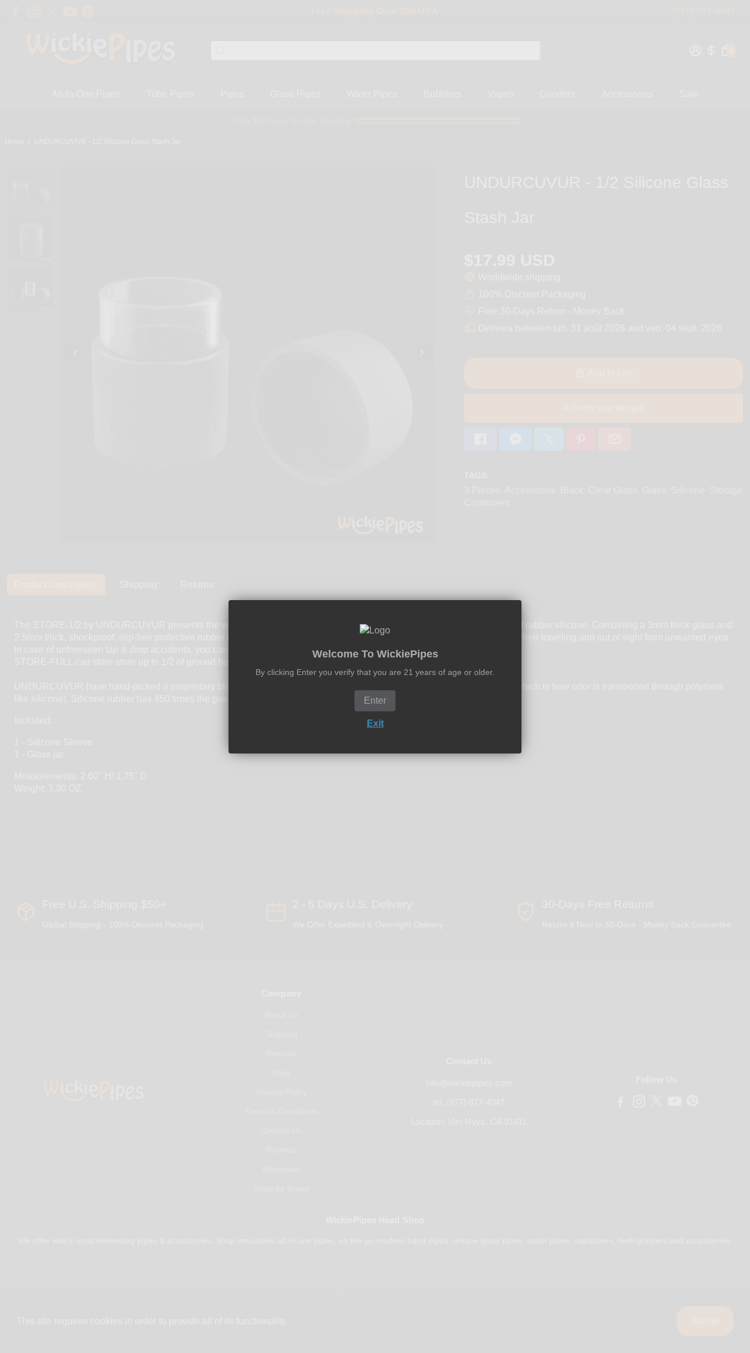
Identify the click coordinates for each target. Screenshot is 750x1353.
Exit (375, 723)
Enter (375, 700)
